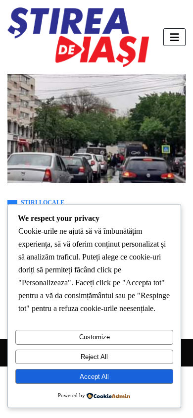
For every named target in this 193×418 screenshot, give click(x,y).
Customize (94, 337)
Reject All (94, 357)
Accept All (94, 376)
